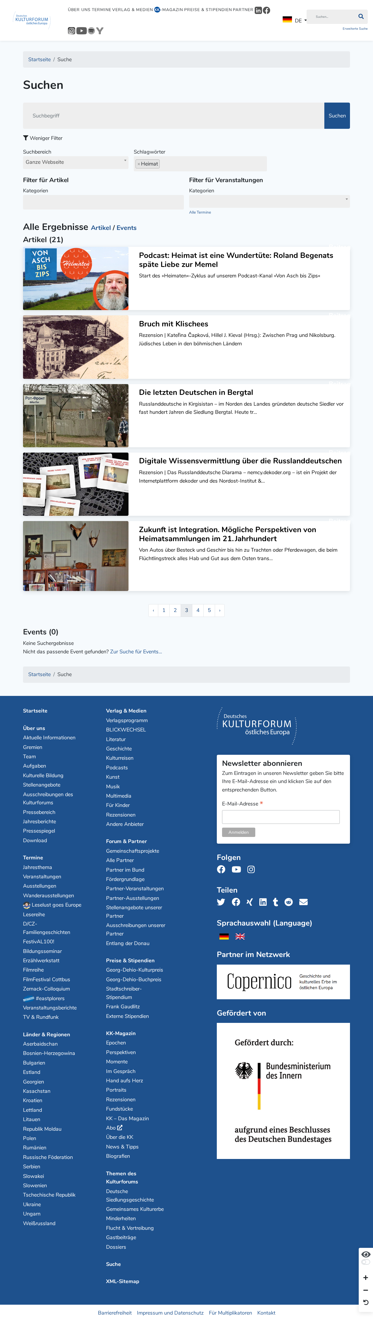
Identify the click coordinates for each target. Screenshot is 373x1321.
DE (298, 20)
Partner (243, 10)
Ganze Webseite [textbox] (45, 162)
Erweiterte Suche (355, 29)
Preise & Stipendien (208, 10)
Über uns (79, 10)
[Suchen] (361, 17)
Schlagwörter (149, 151)
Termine (101, 10)
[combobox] (76, 162)
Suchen (337, 115)
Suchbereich (43, 157)
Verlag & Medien (132, 10)
